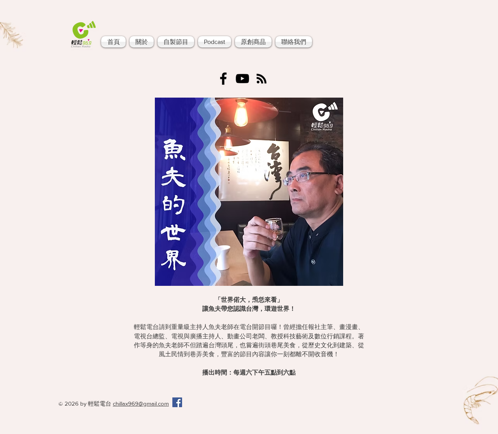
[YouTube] (242, 78)
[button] (176, 41)
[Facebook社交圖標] (177, 402)
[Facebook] (223, 78)
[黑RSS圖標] (261, 78)
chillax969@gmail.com (141, 403)
